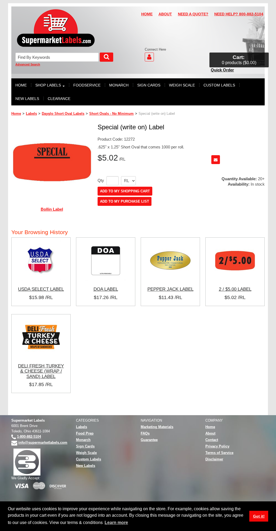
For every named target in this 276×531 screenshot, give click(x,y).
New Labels (85, 466)
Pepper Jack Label (170, 289)
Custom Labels (88, 459)
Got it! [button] (259, 516)
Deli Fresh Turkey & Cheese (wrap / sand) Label (41, 371)
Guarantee (149, 440)
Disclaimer (214, 459)
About (210, 433)
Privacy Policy (217, 446)
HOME (147, 14)
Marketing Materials (157, 427)
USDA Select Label (41, 289)
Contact (211, 440)
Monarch (83, 440)
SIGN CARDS (148, 85)
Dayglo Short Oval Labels (63, 114)
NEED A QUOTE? (193, 14)
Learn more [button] (116, 522)
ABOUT (165, 14)
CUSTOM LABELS (219, 85)
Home (16, 114)
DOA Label (106, 289)
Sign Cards (85, 446)
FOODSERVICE (87, 85)
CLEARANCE (59, 98)
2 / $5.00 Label (235, 289)
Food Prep (85, 433)
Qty (101, 180)
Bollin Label (52, 209)
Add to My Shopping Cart (125, 191)
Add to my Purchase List (124, 201)
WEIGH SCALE (182, 85)
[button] (239, 60)
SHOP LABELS (48, 85)
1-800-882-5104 (29, 437)
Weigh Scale (86, 453)
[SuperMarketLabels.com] (56, 28)
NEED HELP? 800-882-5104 (238, 14)
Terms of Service (219, 453)
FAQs (145, 433)
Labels (31, 114)
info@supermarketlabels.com (42, 442)
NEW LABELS (27, 98)
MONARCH (119, 85)
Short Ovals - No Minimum (111, 114)
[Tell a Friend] (215, 159)
